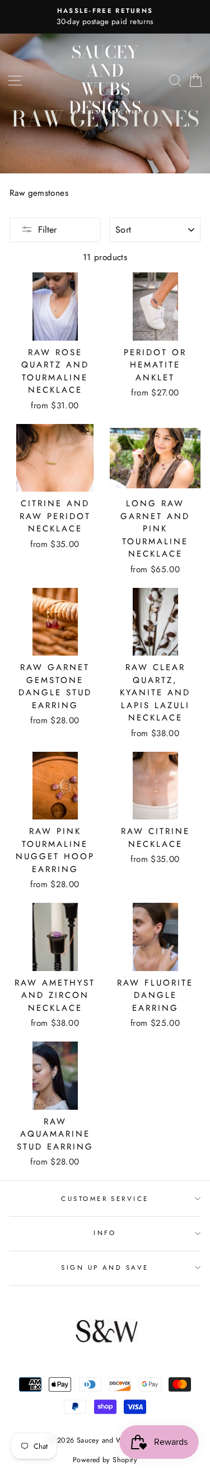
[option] (105, 17)
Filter (47, 229)
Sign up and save (104, 1267)
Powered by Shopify (105, 1460)
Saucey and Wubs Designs (105, 79)
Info (105, 1232)
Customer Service (104, 1198)
